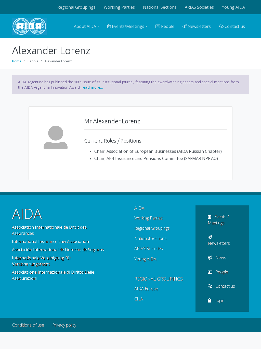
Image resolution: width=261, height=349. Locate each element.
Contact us (234, 26)
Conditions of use (28, 325)
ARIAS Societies (199, 7)
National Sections (160, 7)
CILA (138, 299)
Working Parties (119, 7)
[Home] (29, 26)
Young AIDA (233, 7)
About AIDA (85, 26)
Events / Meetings (218, 220)
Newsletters (199, 26)
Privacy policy (64, 325)
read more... (92, 87)
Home (16, 61)
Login (218, 300)
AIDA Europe (146, 289)
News (220, 257)
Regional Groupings (76, 7)
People (167, 26)
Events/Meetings (127, 26)
